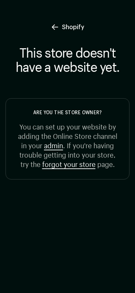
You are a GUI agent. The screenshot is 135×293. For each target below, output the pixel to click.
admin (53, 144)
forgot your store (69, 163)
